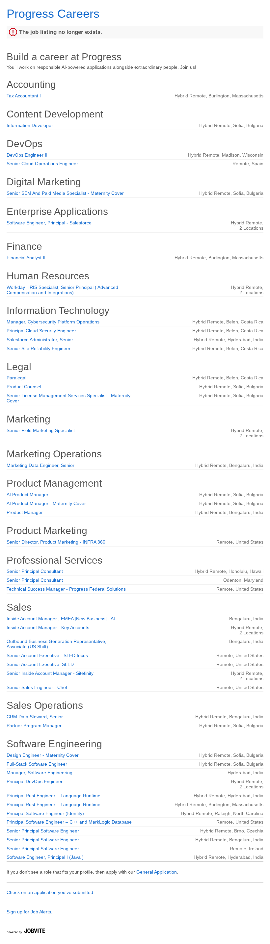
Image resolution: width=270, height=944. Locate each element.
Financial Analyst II (26, 257)
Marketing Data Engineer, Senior (40, 465)
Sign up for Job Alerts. (29, 911)
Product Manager (25, 512)
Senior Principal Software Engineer (43, 830)
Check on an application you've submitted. (50, 892)
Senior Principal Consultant (35, 571)
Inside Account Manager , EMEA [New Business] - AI (61, 618)
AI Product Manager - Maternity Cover (46, 503)
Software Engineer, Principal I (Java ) (45, 857)
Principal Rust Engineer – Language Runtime (53, 795)
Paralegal (16, 377)
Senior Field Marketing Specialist (41, 430)
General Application (156, 872)
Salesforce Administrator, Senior (40, 339)
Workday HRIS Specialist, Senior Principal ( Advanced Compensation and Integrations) (62, 290)
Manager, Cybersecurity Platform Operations (53, 321)
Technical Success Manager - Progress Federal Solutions (66, 589)
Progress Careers (53, 13)
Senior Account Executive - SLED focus (47, 655)
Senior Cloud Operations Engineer (42, 163)
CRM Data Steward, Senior (35, 716)
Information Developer (30, 125)
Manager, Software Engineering (39, 772)
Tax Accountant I (24, 95)
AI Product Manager (27, 494)
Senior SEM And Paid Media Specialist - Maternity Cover (65, 193)
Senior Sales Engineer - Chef (37, 687)
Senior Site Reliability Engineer (38, 348)
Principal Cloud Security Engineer (41, 330)
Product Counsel (24, 386)
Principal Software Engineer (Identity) (45, 813)
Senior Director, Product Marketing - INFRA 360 (56, 542)
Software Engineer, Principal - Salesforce (49, 222)
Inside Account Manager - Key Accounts (48, 627)
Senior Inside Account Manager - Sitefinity (50, 673)
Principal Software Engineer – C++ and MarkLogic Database (69, 822)
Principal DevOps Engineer (35, 781)
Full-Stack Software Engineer (37, 764)
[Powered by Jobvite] (26, 932)
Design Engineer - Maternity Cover (43, 755)
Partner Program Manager (34, 725)
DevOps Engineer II (27, 155)
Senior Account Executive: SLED (40, 664)
